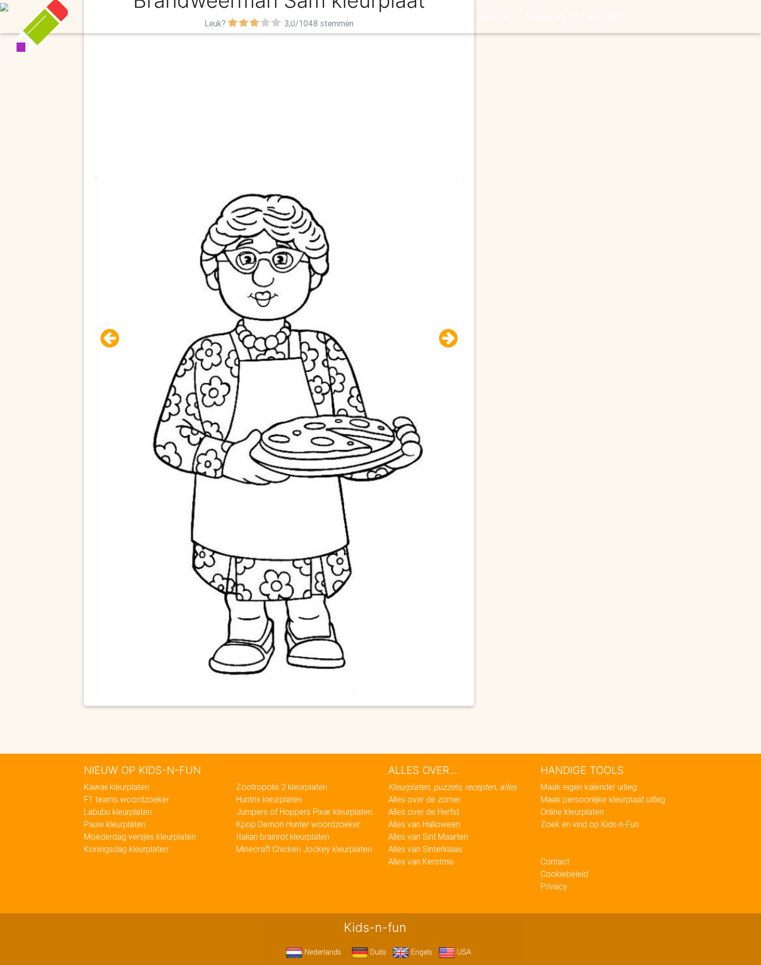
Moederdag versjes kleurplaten (140, 836)
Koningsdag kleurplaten (126, 849)
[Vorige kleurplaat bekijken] (113, 338)
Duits (377, 952)
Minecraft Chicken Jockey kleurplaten (304, 849)
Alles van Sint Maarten (428, 836)
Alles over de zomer (424, 799)
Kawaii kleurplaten (116, 787)
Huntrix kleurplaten (269, 799)
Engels (420, 952)
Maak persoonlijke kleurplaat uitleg (602, 799)
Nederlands (321, 952)
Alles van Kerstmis (421, 861)
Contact (554, 861)
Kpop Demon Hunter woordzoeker (298, 824)
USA (463, 952)
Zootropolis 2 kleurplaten (281, 787)
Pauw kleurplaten (114, 824)
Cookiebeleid (564, 874)
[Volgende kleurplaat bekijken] (444, 338)
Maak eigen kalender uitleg (588, 787)
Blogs (287, 16)
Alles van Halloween (424, 824)
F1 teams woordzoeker (126, 799)
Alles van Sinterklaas (425, 849)
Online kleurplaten (572, 811)
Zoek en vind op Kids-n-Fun (589, 824)
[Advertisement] (279, 104)
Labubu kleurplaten (118, 811)
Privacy (553, 886)
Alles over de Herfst (423, 811)
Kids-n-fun (153, 15)
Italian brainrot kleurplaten (282, 836)
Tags (590, 16)
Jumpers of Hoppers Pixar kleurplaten (304, 811)
